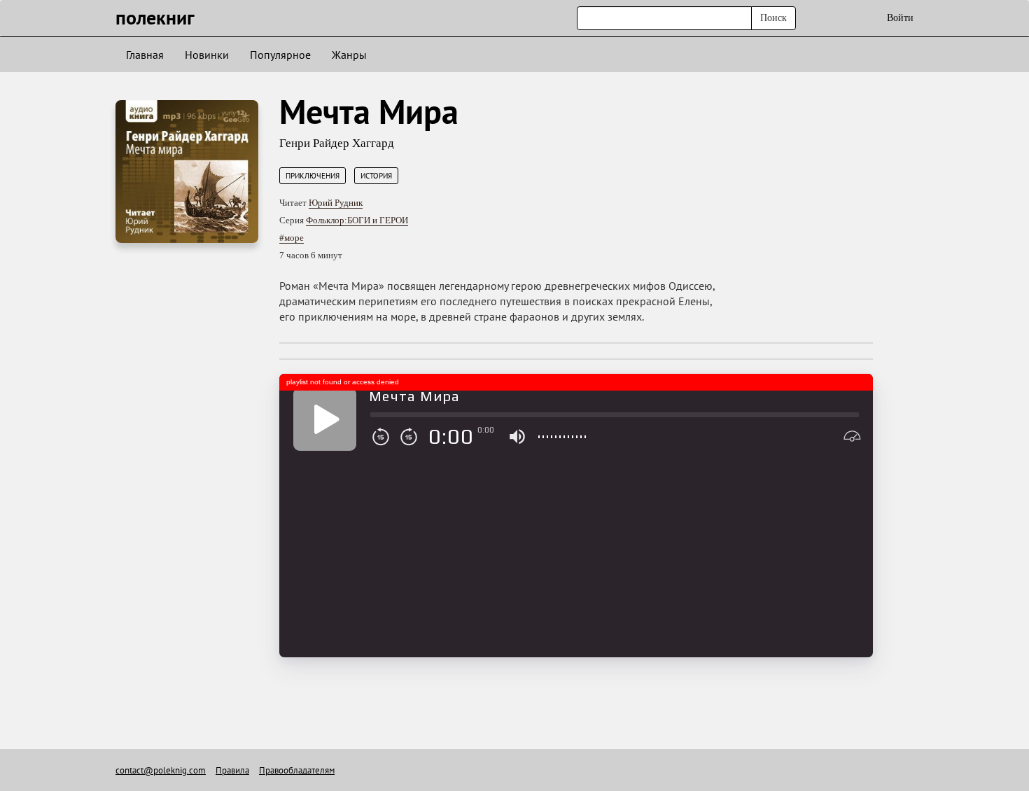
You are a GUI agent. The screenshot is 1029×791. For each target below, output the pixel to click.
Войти (900, 18)
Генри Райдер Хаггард (336, 143)
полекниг (155, 17)
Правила (232, 770)
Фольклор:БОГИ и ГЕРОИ (357, 220)
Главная (145, 55)
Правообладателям (297, 770)
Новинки (207, 55)
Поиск (773, 18)
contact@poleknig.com (160, 770)
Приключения (313, 176)
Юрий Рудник (336, 202)
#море (291, 237)
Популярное (280, 55)
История (376, 176)
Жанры (349, 55)
